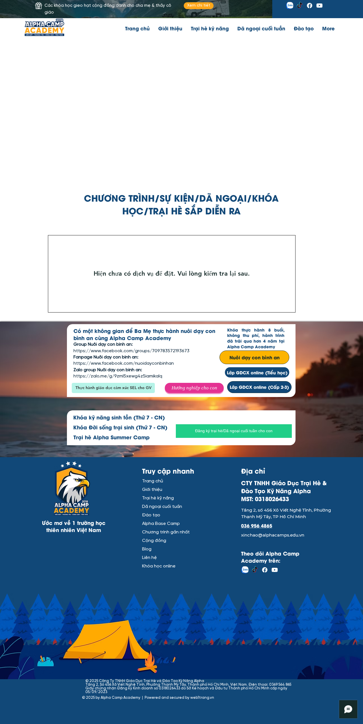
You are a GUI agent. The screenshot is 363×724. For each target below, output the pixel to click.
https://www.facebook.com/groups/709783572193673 (131, 351)
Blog (146, 549)
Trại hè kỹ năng (158, 498)
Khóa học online (159, 566)
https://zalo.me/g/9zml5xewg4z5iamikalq (117, 376)
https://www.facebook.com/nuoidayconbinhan (123, 363)
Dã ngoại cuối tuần (162, 506)
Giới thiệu (152, 489)
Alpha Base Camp (161, 523)
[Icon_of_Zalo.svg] (289, 5)
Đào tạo (151, 515)
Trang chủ (152, 481)
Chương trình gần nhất (162, 532)
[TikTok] (299, 5)
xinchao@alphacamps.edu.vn (272, 535)
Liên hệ (149, 557)
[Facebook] (309, 5)
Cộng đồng (154, 540)
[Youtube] (319, 5)
